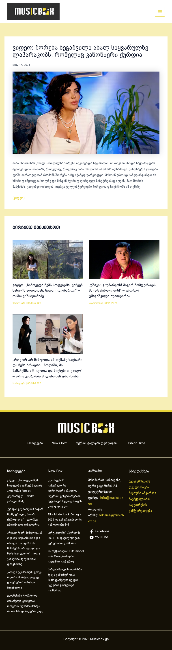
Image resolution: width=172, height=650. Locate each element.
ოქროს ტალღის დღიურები (96, 443)
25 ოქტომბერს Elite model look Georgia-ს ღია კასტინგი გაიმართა (66, 556)
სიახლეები (19, 303)
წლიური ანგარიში (143, 493)
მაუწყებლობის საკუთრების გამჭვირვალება (140, 505)
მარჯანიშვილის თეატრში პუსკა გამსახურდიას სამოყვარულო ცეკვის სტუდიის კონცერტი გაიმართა (65, 580)
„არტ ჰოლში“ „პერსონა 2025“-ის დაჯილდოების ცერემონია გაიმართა (64, 538)
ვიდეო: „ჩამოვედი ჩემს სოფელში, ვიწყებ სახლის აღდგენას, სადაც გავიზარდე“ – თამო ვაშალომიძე (48, 291)
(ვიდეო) (19, 198)
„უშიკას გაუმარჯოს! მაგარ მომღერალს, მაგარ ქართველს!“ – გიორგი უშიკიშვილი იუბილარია (123, 291)
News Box (59, 443)
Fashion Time (135, 443)
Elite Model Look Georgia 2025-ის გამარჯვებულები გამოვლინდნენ (65, 520)
